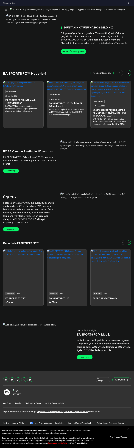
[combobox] (103, 379)
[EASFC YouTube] (11, 379)
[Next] (128, 73)
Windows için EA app (33, 403)
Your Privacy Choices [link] (43, 423)
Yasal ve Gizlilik (18, 423)
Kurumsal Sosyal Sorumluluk (79, 423)
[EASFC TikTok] (17, 379)
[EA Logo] (6, 392)
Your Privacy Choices (118, 437)
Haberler (18, 403)
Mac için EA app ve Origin (55, 403)
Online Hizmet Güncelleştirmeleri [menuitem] (110, 423)
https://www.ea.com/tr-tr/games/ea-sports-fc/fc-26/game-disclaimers (62, 412)
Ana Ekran (7, 403)
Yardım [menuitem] (6, 423)
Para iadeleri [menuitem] (60, 423)
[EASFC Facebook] (29, 379)
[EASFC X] (23, 379)
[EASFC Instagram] (5, 379)
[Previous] (120, 73)
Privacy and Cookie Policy (58, 443)
